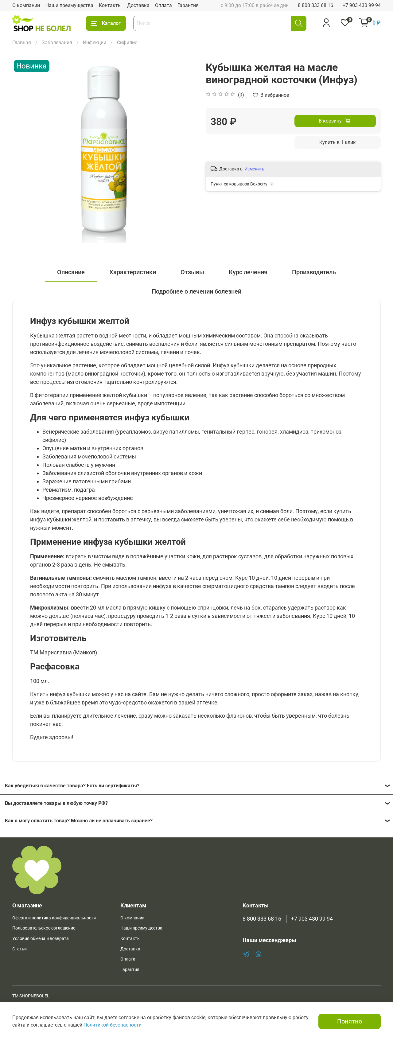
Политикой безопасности (113, 1025)
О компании (26, 5)
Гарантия (188, 5)
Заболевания (57, 42)
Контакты (110, 5)
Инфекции (94, 42)
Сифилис (127, 42)
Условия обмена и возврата (40, 938)
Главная (21, 42)
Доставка (138, 5)
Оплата (163, 5)
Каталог (111, 23)
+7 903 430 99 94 (362, 5)
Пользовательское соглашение (43, 928)
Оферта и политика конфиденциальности (54, 918)
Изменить (254, 168)
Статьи (19, 949)
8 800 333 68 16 (315, 5)
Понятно (349, 1021)
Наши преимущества (69, 5)
